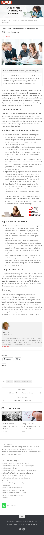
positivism (17, 381)
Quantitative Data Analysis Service (12, 495)
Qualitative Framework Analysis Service (14, 493)
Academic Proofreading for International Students (17, 473)
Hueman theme (32, 524)
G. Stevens (6, 36)
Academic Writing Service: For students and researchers (19, 471)
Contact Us (5, 480)
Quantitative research (21, 20)
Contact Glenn (6, 346)
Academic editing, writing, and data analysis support (18, 466)
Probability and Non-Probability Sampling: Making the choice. (11, 426)
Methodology (6, 20)
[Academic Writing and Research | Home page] (8, 2)
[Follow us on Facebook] (23, 529)
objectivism (9, 381)
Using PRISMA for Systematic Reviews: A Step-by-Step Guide (31, 426)
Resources (5, 498)
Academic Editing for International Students (15, 463)
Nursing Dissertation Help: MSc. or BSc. (14, 475)
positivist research (26, 381)
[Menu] (41, 2)
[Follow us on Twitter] (20, 529)
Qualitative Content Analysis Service (13, 490)
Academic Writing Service (9, 468)
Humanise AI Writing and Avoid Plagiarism (15, 483)
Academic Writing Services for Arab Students (16, 478)
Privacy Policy (6, 485)
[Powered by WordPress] (15, 524)
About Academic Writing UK (10, 461)
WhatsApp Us (11, 505)
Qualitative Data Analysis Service (12, 488)
